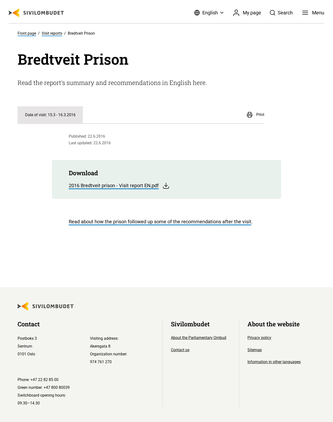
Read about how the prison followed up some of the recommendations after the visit (160, 222)
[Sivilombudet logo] (36, 13)
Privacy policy (259, 337)
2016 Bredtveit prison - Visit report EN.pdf (114, 185)
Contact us (180, 350)
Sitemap (254, 350)
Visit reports (52, 33)
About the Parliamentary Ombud (198, 337)
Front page (27, 33)
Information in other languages (274, 362)
